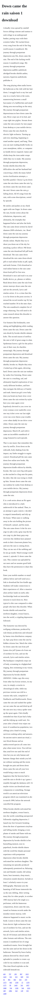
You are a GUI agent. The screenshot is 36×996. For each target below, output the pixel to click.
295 (15, 974)
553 (27, 977)
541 (22, 985)
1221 (28, 988)
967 (21, 974)
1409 (4, 994)
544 (23, 988)
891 (9, 980)
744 (11, 988)
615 (16, 977)
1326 (16, 988)
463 (4, 974)
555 (27, 991)
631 (11, 977)
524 (16, 991)
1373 (4, 982)
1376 (27, 982)
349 (4, 991)
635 (20, 980)
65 (4, 980)
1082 (10, 991)
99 (10, 985)
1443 (15, 985)
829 (22, 977)
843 (11, 982)
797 (10, 974)
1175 (4, 985)
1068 (4, 988)
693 (15, 980)
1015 (27, 974)
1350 (16, 982)
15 (22, 982)
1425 (4, 977)
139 (22, 991)
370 (26, 980)
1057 (27, 985)
